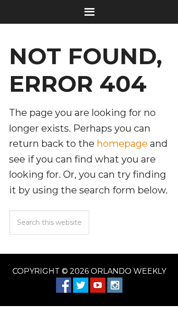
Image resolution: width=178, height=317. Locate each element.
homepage (122, 143)
